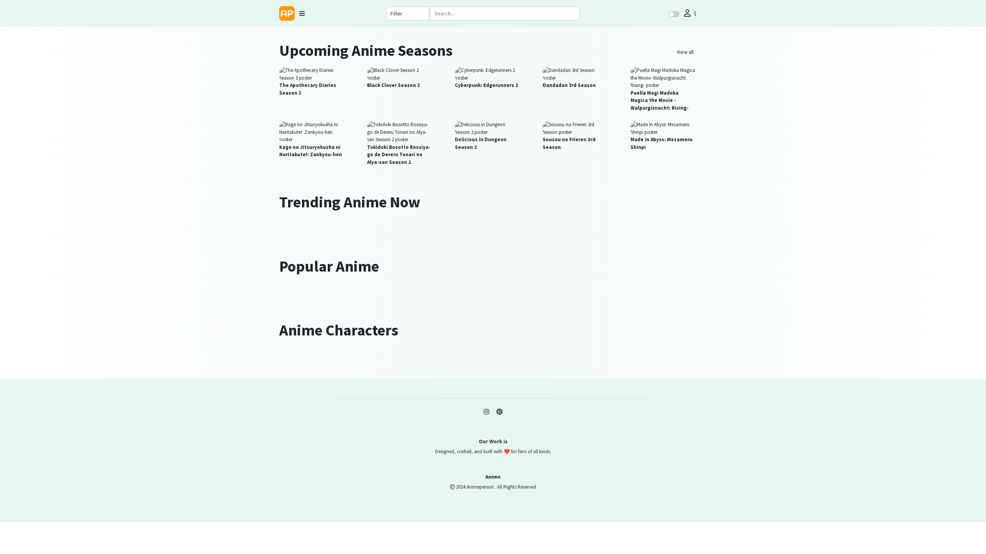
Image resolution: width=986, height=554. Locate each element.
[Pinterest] (499, 412)
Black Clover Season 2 (393, 85)
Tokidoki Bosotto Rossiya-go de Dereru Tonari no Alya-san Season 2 (399, 154)
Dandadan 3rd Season (569, 85)
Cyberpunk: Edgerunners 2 (486, 85)
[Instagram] (486, 412)
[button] (689, 13)
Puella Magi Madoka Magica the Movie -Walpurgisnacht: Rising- (660, 100)
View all (685, 51)
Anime (493, 476)
